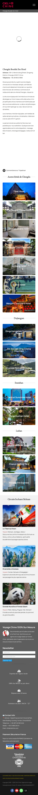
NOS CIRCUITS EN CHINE (18, 775)
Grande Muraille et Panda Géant (15, 606)
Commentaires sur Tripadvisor (16, 170)
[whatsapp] (21, 790)
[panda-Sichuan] (19, 584)
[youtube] (17, 790)
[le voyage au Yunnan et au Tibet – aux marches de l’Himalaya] (19, 506)
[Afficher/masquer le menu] (34, 5)
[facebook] (12, 790)
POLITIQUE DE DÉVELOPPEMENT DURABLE (15, 778)
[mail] (26, 790)
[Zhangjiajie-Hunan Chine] (19, 546)
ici (32, 92)
